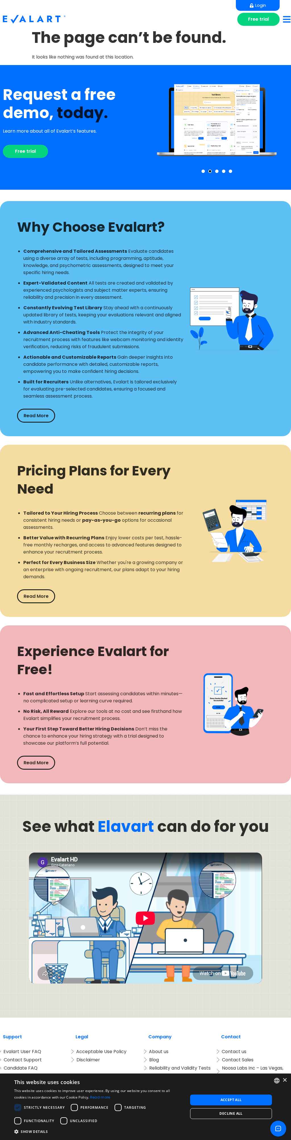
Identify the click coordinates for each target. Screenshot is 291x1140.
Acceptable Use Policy (101, 1051)
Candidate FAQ (21, 1068)
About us (159, 1051)
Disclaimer (88, 1060)
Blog (154, 1060)
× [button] (284, 1080)
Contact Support (23, 1060)
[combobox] (277, 1080)
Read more (100, 1097)
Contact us (234, 1051)
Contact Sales (237, 1060)
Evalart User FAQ (22, 1051)
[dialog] (145, 1107)
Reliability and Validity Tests (180, 1068)
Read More (36, 415)
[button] (203, 171)
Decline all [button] (230, 1113)
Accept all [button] (231, 1099)
